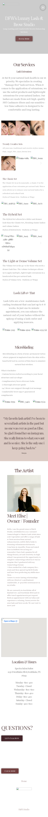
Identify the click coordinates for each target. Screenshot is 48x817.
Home (24, 781)
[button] (4, 128)
